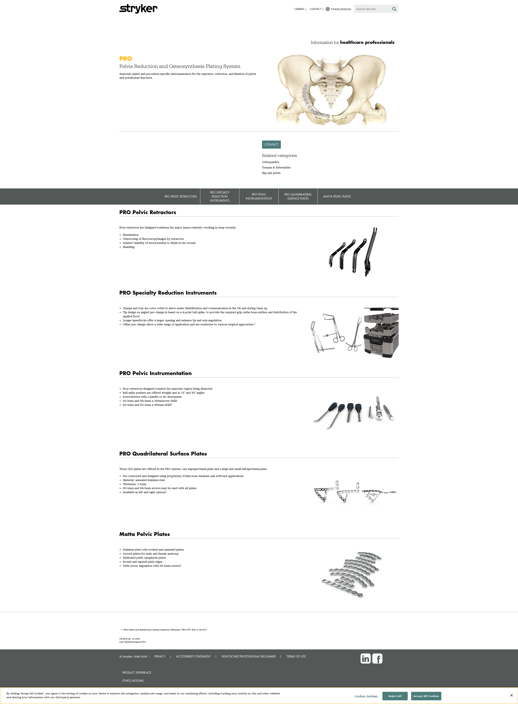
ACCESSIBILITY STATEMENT (193, 656)
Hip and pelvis (271, 172)
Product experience (136, 672)
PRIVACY (159, 656)
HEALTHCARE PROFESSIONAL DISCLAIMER (249, 656)
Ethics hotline (133, 681)
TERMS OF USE (296, 656)
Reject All (394, 696)
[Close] (511, 695)
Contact (271, 144)
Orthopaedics (270, 162)
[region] (259, 695)
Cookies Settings (366, 696)
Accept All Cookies (426, 696)
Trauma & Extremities (276, 167)
